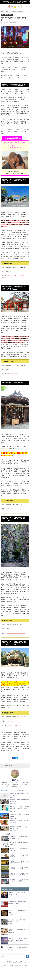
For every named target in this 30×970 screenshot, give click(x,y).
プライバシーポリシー (17, 961)
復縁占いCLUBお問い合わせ (11, 962)
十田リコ (15, 780)
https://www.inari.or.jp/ (13, 373)
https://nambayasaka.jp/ (13, 725)
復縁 (2, 14)
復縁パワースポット (8, 14)
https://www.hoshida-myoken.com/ (16, 633)
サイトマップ (22, 962)
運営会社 (9, 961)
